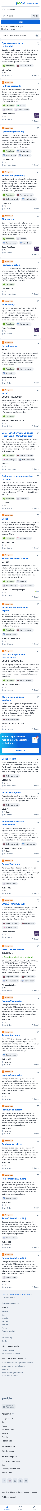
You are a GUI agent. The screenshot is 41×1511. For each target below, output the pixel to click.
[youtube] (26, 1480)
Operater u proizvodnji (13, 131)
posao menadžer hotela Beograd (13, 1366)
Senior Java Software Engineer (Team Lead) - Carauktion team (17, 434)
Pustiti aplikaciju (34, 3)
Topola (4, 1341)
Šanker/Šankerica (11, 864)
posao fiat (5, 1369)
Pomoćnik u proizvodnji (13, 175)
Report (36, 75)
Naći (21, 22)
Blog (3, 1465)
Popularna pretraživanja (11, 1461)
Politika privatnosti (9, 1497)
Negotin (5, 1318)
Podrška (5, 1437)
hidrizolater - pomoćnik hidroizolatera (13, 656)
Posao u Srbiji (7, 1441)
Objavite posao (8, 1451)
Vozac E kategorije (11, 792)
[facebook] (4, 1480)
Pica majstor (8, 219)
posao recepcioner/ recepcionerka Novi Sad (17, 1363)
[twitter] (15, 1480)
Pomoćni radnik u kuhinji (14, 1179)
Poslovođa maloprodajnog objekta (15, 609)
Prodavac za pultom (12, 1109)
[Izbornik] (3, 3)
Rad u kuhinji (8, 304)
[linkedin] (20, 1480)
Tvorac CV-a (7, 1472)
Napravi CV (20, 750)
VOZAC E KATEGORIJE (13, 949)
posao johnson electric (10, 1376)
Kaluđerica (5, 1321)
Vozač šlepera (9, 759)
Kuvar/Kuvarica (9, 346)
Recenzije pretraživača (11, 1469)
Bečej (4, 1315)
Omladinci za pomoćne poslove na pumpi (17, 477)
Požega (4, 1328)
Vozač (5, 393)
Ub (3, 1334)
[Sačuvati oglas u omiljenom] (38, 43)
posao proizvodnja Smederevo (12, 1372)
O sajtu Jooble (7, 1418)
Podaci (4, 1426)
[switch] (37, 35)
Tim (3, 1422)
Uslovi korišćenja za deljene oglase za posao (19, 1492)
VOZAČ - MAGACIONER (13, 904)
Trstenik (5, 1312)
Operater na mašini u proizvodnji (12, 45)
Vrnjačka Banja (7, 1338)
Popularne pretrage (9, 1303)
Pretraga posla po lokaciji (11, 1353)
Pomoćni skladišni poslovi (15, 558)
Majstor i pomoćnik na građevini (13, 698)
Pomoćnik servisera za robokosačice (13, 823)
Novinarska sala (8, 1429)
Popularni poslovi (8, 1350)
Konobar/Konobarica (12, 1001)
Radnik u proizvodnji (12, 86)
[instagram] (9, 1480)
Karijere (5, 1433)
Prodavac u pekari (11, 265)
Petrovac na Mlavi (8, 1331)
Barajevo (5, 1325)
